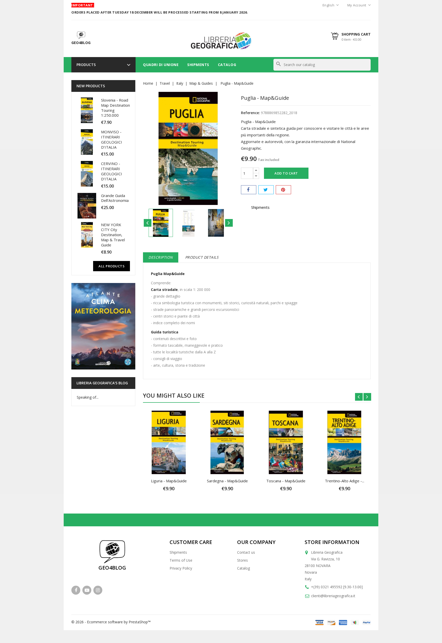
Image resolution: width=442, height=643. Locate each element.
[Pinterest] (283, 190)
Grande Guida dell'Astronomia (115, 198)
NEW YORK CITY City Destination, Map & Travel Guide (113, 234)
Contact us (246, 552)
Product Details (202, 257)
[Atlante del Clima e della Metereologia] (103, 326)
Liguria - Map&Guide (169, 480)
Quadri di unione (161, 64)
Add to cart (286, 173)
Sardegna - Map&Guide (227, 480)
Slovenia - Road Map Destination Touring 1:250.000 (115, 107)
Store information (332, 542)
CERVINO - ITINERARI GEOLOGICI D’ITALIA (111, 171)
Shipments (198, 64)
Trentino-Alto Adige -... (344, 480)
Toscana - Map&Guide (285, 480)
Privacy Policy (181, 568)
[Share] (248, 190)
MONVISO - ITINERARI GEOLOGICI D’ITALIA (111, 139)
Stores (242, 560)
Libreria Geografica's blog (102, 382)
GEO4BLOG (112, 567)
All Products (111, 266)
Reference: (250, 112)
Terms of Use (181, 560)
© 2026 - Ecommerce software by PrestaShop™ (111, 621)
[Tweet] (266, 190)
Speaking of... (87, 397)
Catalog (227, 64)
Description (160, 257)
